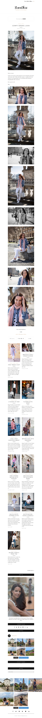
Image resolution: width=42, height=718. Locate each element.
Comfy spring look (21, 25)
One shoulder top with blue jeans (28, 477)
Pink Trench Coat (14, 364)
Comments (12, 338)
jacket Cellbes (18, 334)
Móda (17, 363)
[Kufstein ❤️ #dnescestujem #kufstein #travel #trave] (12, 642)
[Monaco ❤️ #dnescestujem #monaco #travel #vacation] (21, 651)
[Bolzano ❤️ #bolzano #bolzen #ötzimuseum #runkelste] (21, 642)
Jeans (19, 23)
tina (30, 338)
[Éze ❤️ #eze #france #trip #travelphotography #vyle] (12, 651)
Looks (22, 23)
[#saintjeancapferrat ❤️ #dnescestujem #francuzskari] (30, 651)
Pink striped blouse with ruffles (14, 477)
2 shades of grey (14, 401)
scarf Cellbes (23, 334)
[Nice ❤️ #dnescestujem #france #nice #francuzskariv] (30, 642)
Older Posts (30, 570)
